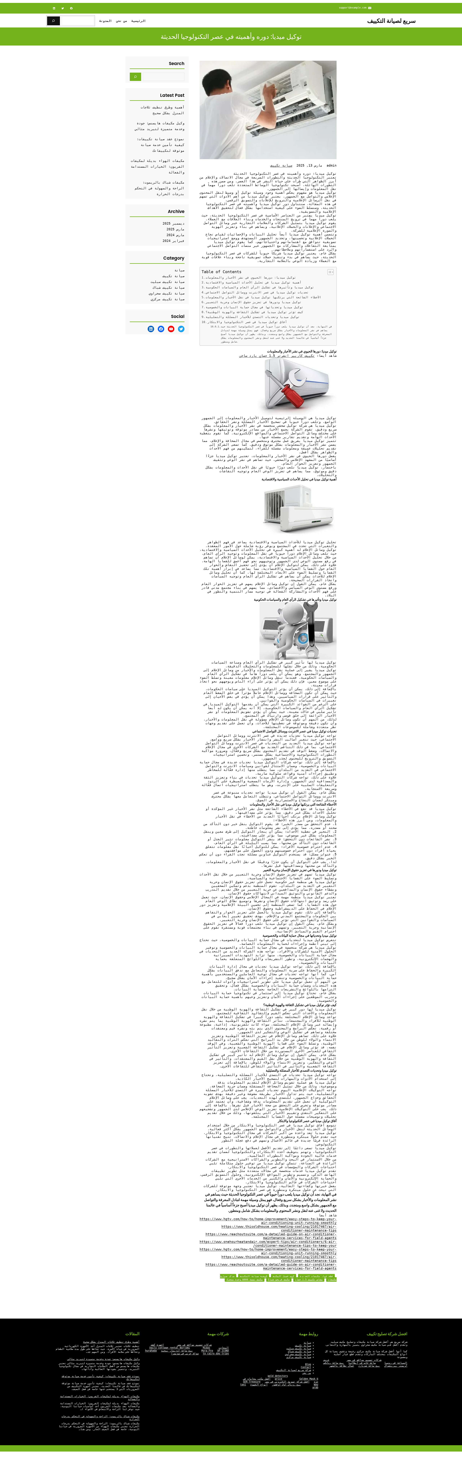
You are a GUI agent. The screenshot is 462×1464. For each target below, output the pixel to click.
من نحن (306, 1373)
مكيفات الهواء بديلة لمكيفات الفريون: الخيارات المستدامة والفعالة (157, 166)
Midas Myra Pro (207, 1349)
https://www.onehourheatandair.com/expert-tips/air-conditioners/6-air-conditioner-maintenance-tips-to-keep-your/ (268, 1243)
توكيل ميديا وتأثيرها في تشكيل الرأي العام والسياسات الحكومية (260, 287)
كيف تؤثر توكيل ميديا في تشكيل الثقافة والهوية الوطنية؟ (254, 312)
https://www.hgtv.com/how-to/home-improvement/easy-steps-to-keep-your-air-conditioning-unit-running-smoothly (268, 1221)
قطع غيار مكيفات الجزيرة (316, 1276)
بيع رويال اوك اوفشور (286, 1384)
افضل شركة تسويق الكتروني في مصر (287, 1381)
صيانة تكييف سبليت (167, 282)
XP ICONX (223, 1350)
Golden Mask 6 (308, 1378)
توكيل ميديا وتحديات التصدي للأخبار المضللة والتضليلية (253, 317)
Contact (306, 1367)
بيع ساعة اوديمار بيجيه (177, 1350)
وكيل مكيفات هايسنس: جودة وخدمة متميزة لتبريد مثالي (103, 1359)
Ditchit (158, 345)
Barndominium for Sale (181, 345)
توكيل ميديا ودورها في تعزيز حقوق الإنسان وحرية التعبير (253, 302)
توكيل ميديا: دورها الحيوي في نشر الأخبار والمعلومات (251, 277)
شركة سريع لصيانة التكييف (293, 1370)
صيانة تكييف (281, 165)
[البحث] (53, 20)
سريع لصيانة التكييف (391, 21)
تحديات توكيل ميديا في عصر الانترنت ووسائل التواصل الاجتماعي (257, 292)
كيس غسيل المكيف (283, 1276)
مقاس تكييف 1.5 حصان (308, 1279)
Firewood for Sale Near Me (133, 345)
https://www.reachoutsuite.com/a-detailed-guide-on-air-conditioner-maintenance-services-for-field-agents (271, 1236)
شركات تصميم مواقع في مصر (364, 1359)
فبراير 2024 (173, 241)
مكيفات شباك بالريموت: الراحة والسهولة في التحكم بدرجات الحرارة (159, 188)
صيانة (179, 270)
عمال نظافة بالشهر (341, 1365)
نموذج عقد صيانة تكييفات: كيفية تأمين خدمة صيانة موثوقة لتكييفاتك (160, 144)
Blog (308, 1364)
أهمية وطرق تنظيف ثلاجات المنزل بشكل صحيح (111, 1341)
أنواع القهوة (259, 1384)
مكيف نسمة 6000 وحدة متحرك (244, 1279)
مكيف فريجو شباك (279, 1279)
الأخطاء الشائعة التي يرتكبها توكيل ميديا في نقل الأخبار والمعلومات (263, 297)
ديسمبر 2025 (173, 223)
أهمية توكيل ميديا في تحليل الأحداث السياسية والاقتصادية (253, 282)
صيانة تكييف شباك (168, 287)
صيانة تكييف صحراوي (166, 293)
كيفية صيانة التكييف (253, 1276)
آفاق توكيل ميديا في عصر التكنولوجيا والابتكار (247, 322)
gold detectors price (278, 1377)
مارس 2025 (175, 229)
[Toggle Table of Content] (329, 272)
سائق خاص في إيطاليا (362, 1362)
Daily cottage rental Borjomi (169, 1347)
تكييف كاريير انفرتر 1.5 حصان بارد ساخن (277, 356)
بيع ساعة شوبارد (369, 1365)
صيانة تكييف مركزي (167, 299)
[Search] (135, 77)
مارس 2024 (175, 235)
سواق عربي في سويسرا (185, 1353)
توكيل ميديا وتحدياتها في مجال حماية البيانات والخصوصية (254, 307)
